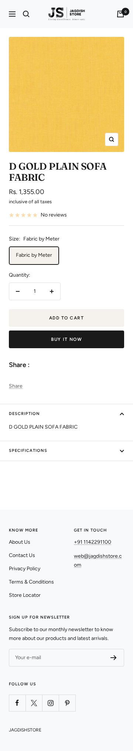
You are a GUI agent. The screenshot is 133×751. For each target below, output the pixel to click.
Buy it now (66, 339)
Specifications (28, 450)
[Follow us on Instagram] (50, 703)
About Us (19, 542)
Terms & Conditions (31, 582)
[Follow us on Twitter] (33, 703)
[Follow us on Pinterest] (67, 703)
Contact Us (22, 555)
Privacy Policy (24, 568)
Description (24, 413)
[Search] (26, 14)
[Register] (113, 657)
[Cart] (120, 14)
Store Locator (25, 595)
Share (16, 386)
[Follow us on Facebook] (17, 703)
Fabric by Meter (34, 255)
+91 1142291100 (92, 542)
